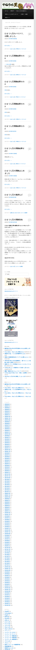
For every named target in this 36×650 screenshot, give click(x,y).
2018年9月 (7, 535)
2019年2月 (7, 526)
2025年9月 (7, 421)
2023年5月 (7, 458)
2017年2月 (7, 563)
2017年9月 (7, 553)
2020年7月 (7, 500)
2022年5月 (7, 467)
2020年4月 (7, 505)
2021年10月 (7, 477)
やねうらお (28, 393)
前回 (6, 90)
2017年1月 (7, 565)
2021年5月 (7, 484)
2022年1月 (7, 472)
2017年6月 (7, 558)
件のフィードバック (21, 49)
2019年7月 (7, 518)
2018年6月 (7, 540)
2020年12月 (7, 493)
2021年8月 (7, 481)
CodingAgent (8, 613)
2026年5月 (7, 409)
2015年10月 (7, 591)
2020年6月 (7, 502)
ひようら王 (7, 623)
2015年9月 (7, 593)
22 (29, 56)
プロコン (7, 643)
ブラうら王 (7, 641)
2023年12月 (7, 449)
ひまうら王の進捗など (14, 194)
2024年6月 (7, 439)
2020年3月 (7, 507)
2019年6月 (7, 519)
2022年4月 (7, 469)
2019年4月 (7, 523)
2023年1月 (7, 462)
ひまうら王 (12, 49)
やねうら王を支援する (21, 11)
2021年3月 (7, 488)
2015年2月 (7, 602)
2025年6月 (7, 427)
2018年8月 (7, 537)
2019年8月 (7, 516)
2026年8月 (7, 404)
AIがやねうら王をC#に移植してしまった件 (15, 376)
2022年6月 (7, 465)
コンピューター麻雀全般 (11, 639)
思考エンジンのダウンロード (11, 14)
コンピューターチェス (10, 634)
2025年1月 (7, 432)
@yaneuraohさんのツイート (11, 342)
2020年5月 (7, 504)
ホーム (6, 11)
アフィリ (7, 630)
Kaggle (6, 615)
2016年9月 (7, 572)
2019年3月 (7, 525)
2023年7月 (7, 455)
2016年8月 (7, 574)
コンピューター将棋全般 (11, 637)
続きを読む (8, 45)
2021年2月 (7, 490)
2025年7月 (7, 425)
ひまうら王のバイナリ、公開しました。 (15, 34)
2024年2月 (7, 446)
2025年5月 (7, 428)
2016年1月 (7, 586)
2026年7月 (7, 406)
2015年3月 (7, 600)
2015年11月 (7, 589)
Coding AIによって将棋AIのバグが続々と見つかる (17, 367)
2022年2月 (7, 470)
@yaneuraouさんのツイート (11, 291)
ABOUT (12, 11)
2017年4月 (7, 561)
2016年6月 (7, 577)
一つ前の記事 (8, 64)
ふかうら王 (7, 625)
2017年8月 (7, 554)
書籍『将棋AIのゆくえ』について (13, 371)
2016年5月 (7, 579)
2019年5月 (7, 521)
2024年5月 (7, 441)
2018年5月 (7, 542)
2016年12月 (7, 567)
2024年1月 (7, 448)
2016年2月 (7, 584)
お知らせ (12, 212)
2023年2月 (7, 460)
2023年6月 (7, 456)
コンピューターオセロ (10, 632)
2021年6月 (7, 483)
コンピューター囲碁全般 (11, 636)
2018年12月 (7, 530)
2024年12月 (7, 434)
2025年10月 (7, 420)
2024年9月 (7, 435)
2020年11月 (7, 495)
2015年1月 (7, 603)
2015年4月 (7, 598)
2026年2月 (7, 413)
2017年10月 (7, 551)
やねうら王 (7, 627)
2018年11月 (7, 532)
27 (29, 34)
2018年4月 (7, 544)
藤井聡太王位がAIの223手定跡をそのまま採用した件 (17, 348)
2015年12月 (7, 588)
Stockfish (7, 618)
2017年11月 (7, 549)
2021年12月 (7, 474)
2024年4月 (7, 442)
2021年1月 (7, 491)
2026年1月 (7, 414)
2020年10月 (7, 497)
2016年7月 (7, 575)
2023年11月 (7, 451)
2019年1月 (7, 528)
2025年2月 (7, 430)
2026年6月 (7, 407)
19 (29, 126)
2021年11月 (7, 476)
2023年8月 (7, 453)
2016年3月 (7, 582)
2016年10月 (7, 570)
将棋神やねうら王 (9, 648)
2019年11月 (7, 514)
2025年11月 (7, 418)
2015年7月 (7, 595)
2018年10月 (7, 533)
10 (29, 104)
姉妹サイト (7, 17)
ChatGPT (7, 611)
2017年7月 (7, 556)
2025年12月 (7, 416)
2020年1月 (7, 511)
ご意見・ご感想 (24, 14)
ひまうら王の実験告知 (14, 219)
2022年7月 (7, 463)
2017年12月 (7, 547)
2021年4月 (7, 486)
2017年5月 (7, 560)
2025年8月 (7, 423)
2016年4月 (7, 581)
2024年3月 (7, 444)
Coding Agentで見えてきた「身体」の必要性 (16, 373)
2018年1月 (7, 546)
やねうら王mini (8, 629)
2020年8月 (7, 498)
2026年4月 (7, 411)
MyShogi (7, 616)
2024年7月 (7, 437)
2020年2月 (7, 509)
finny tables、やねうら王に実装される (14, 352)
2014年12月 (7, 605)
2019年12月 (7, 512)
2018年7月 (7, 539)
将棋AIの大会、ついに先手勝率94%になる (15, 353)
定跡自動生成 (8, 646)
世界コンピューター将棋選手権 (12, 644)
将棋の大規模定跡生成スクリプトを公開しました (17, 357)
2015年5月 (7, 596)
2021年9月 (7, 479)
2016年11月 (7, 568)
